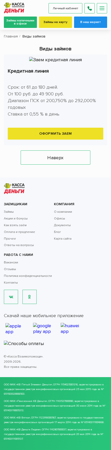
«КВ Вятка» (23, 417)
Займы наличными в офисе (20, 22)
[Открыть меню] (102, 8)
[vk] (11, 297)
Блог (57, 232)
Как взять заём (15, 225)
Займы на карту (56, 22)
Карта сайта (63, 239)
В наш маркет (90, 22)
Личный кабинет (65, 8)
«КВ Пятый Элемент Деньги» (34, 384)
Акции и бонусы (16, 218)
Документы (62, 225)
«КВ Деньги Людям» (28, 429)
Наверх (55, 158)
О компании (63, 212)
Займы (9, 212)
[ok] (29, 297)
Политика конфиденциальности (28, 276)
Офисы (59, 218)
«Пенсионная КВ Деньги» (31, 401)
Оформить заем (55, 133)
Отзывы (10, 269)
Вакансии (11, 262)
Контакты (11, 283)
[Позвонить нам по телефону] (89, 8)
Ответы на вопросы (19, 245)
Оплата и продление (19, 232)
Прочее (10, 239)
